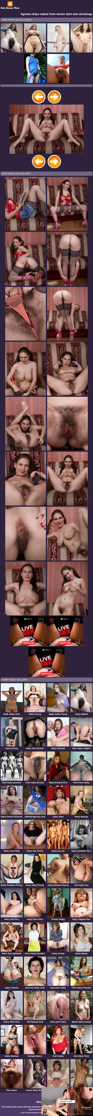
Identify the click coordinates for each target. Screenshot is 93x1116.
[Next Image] (54, 104)
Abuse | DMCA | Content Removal (57, 1112)
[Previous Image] (38, 104)
